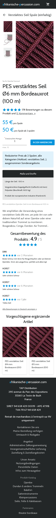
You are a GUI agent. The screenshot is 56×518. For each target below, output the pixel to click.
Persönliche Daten (28, 467)
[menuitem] (7, 26)
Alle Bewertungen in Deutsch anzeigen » (19, 309)
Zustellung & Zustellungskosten (28, 452)
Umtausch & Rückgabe (28, 434)
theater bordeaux (28, 512)
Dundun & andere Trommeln (28, 486)
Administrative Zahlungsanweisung (28, 445)
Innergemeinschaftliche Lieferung (28, 449)
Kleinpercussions (28, 497)
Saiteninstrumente (28, 493)
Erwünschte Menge (13, 138)
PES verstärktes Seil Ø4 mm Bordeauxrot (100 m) (14, 366)
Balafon (28, 489)
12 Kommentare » (25, 113)
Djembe (28, 482)
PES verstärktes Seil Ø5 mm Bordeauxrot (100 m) (41, 366)
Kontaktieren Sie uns (28, 427)
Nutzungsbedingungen (28, 463)
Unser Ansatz (28, 459)
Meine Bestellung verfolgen (28, 430)
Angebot (28, 441)
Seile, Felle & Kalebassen (28, 501)
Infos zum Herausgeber (28, 470)
